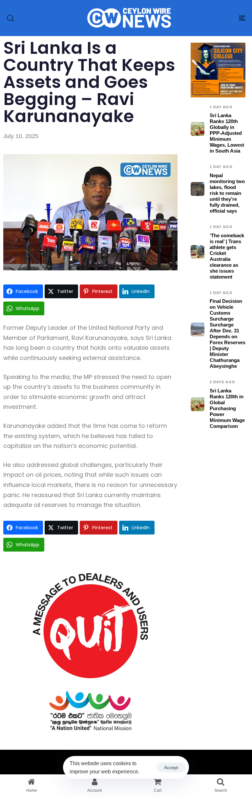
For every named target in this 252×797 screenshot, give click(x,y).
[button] (10, 18)
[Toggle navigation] (205, 18)
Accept (171, 767)
